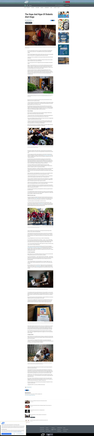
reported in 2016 (40, 203)
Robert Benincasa (28, 392)
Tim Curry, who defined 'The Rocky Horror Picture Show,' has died (38, 400)
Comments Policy (42, 429)
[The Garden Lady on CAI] (63, 24)
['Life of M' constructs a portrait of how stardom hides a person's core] (27, 421)
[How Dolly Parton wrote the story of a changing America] (27, 411)
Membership (47, 429)
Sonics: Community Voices (54, 429)
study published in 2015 (31, 247)
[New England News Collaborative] (63, 49)
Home (25, 7)
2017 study (36, 198)
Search (58, 7)
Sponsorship (47, 7)
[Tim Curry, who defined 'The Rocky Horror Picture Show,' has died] (27, 402)
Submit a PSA (59, 429)
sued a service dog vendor (47, 155)
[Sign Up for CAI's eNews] (63, 37)
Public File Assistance (65, 429)
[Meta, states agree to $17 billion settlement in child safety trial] (27, 415)
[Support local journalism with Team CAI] (63, 15)
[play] (25, 5)
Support (42, 7)
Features (32, 7)
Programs (28, 7)
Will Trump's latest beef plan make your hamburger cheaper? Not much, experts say (40, 405)
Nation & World (29, 387)
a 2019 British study (39, 247)
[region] (13, 428)
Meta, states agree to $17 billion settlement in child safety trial (38, 414)
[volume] (27, 5)
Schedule (55, 7)
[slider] (28, 5)
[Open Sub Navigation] (30, 7)
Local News (37, 7)
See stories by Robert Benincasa (30, 395)
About (51, 7)
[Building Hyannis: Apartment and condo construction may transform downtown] (63, 60)
